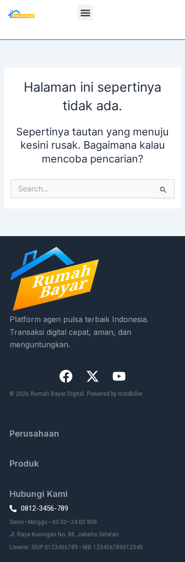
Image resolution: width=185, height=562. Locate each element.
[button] (85, 12)
